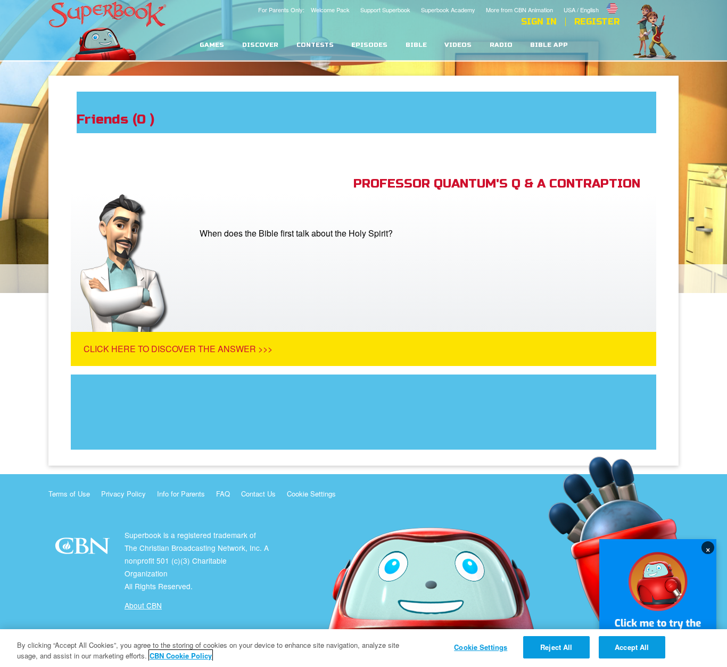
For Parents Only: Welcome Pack (304, 9)
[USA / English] (591, 1)
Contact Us (258, 494)
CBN (84, 549)
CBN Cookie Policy (181, 655)
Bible (416, 45)
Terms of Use (69, 494)
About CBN (143, 605)
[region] (363, 648)
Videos (458, 45)
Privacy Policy (123, 494)
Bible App (549, 45)
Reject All (556, 647)
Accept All (632, 647)
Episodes (369, 45)
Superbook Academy (448, 9)
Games (212, 45)
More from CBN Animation (519, 9)
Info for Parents (181, 494)
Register (596, 22)
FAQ (223, 494)
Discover (260, 45)
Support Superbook (385, 9)
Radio (501, 45)
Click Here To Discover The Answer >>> (178, 349)
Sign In (539, 22)
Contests (315, 45)
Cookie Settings (311, 494)
